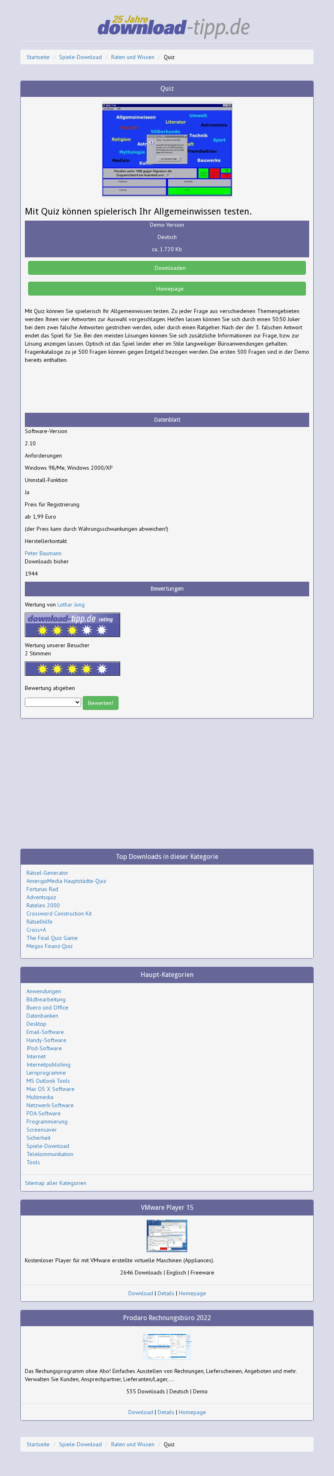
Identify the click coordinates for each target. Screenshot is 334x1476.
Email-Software (45, 1032)
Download (140, 1293)
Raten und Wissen (132, 57)
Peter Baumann (43, 553)
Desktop (36, 1023)
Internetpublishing (48, 1064)
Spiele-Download (80, 57)
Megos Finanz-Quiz (49, 946)
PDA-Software (43, 1113)
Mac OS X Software (50, 1089)
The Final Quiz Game (52, 938)
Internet (36, 1056)
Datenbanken (42, 1015)
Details (166, 1293)
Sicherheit (38, 1137)
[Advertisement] (90, 388)
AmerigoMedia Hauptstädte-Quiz (66, 881)
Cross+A (36, 929)
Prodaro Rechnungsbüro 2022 (167, 1318)
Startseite (38, 57)
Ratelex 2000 (43, 905)
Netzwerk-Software (50, 1105)
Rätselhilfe (39, 921)
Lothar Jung (71, 604)
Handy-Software (46, 1040)
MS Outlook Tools (48, 1080)
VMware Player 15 (167, 1207)
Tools (33, 1162)
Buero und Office (47, 1007)
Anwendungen (43, 991)
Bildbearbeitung (46, 999)
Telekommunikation (49, 1154)
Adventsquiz (41, 897)
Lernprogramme (46, 1072)
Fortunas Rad (42, 889)
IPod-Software (44, 1048)
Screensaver (41, 1129)
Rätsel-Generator (47, 872)
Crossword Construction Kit (59, 913)
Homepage (169, 288)
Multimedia (39, 1097)
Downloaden (169, 268)
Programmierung (47, 1121)
